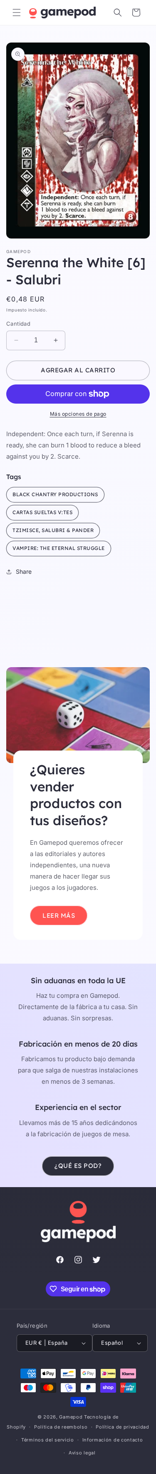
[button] (16, 12)
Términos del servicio (47, 1440)
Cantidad (18, 323)
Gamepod (70, 1417)
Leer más (58, 915)
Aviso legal (82, 1453)
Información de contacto (112, 1440)
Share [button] (24, 571)
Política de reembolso (61, 1427)
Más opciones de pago (78, 414)
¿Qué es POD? (78, 1166)
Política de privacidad (122, 1427)
